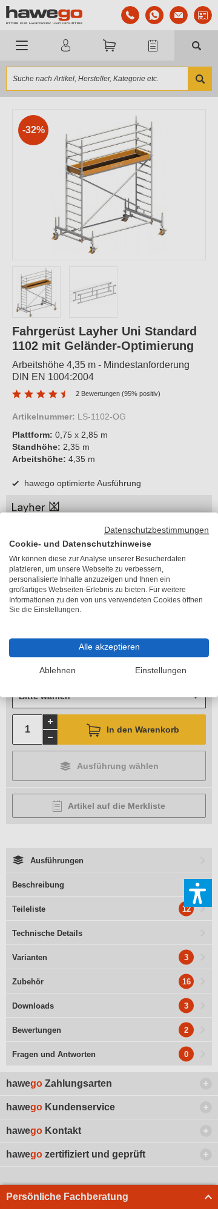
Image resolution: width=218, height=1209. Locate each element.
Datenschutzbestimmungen (156, 530)
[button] (198, 893)
